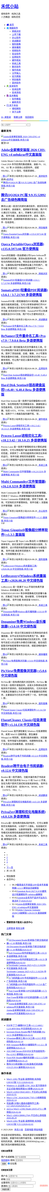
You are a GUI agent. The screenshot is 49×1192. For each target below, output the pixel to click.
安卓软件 (12, 86)
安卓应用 (16, 89)
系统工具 (16, 63)
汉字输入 (16, 73)
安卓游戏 (16, 92)
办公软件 (16, 38)
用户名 (4, 1176)
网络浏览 (16, 31)
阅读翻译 (16, 41)
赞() (4, 176)
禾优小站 (10, 6)
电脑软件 (12, 28)
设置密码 (5, 1183)
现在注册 (20, 928)
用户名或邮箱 (7, 1157)
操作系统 (16, 70)
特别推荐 (16, 79)
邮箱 (3, 1179)
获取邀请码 (44, 1185)
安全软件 (16, 54)
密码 (12, 1160)
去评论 (10, 179)
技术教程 (12, 96)
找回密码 (29, 117)
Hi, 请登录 (6, 117)
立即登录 (11, 928)
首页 (10, 25)
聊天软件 (16, 67)
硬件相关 (16, 60)
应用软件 (16, 57)
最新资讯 (16, 102)
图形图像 (16, 44)
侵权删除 (16, 108)
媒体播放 (16, 47)
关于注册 (16, 112)
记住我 (13, 1163)
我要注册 (18, 117)
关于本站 (12, 105)
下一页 (10, 867)
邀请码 (4, 1186)
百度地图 (29, 1129)
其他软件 (16, 83)
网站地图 (38, 1129)
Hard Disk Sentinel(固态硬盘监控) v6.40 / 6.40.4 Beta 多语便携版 (23, 389)
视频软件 (16, 50)
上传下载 (16, 34)
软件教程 (16, 99)
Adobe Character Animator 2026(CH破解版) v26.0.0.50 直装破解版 (29, 913)
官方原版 (16, 76)
